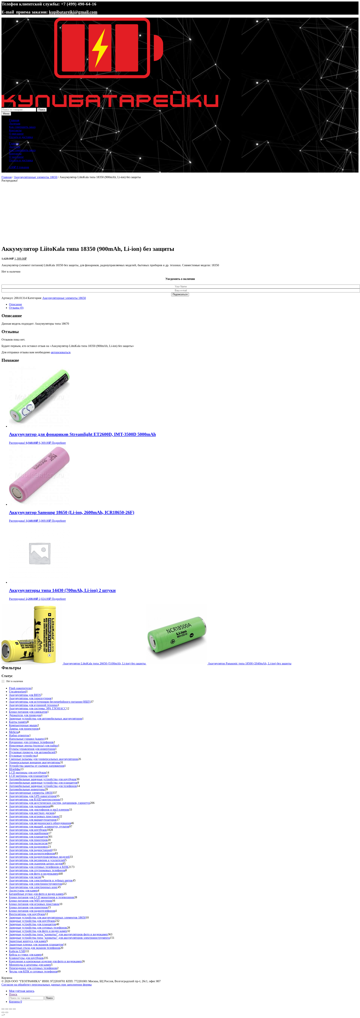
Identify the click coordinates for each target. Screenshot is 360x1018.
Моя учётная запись (21, 991)
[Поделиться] (10, 1009)
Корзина (15, 1001)
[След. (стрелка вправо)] (6, 1012)
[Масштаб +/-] (3, 1009)
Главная (14, 120)
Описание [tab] (15, 304)
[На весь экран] (6, 1009)
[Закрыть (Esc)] (14, 1009)
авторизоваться (60, 352)
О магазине (16, 133)
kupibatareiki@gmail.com (73, 12)
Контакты (15, 130)
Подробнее (59, 442)
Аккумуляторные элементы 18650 (35, 177)
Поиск (41, 109)
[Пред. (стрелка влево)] (3, 1012)
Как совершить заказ (22, 127)
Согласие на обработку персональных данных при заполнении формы (47, 984)
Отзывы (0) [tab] (16, 307)
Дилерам (14, 123)
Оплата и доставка (21, 137)
